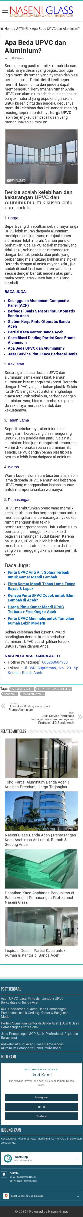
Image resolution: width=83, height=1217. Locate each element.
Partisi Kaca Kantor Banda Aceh (35, 332)
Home (8, 29)
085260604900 (55, 662)
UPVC (42, 197)
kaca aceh (10, 694)
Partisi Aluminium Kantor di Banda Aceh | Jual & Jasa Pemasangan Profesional (40, 1025)
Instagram (41, 1097)
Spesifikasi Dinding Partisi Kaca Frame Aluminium (29, 706)
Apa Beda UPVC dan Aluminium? (36, 348)
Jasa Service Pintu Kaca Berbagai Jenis (42, 354)
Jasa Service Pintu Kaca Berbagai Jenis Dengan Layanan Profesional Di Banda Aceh (52, 717)
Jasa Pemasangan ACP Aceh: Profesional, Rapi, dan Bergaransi (39, 1036)
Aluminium (18, 202)
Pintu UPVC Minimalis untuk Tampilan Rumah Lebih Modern (41, 620)
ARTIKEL (22, 29)
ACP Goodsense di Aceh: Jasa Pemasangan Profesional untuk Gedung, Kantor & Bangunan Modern (34, 1013)
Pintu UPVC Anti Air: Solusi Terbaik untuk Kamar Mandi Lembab (38, 574)
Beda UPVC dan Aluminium (54, 689)
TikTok (42, 1106)
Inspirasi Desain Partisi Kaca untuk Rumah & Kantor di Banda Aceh (35, 953)
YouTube (41, 1116)
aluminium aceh (22, 689)
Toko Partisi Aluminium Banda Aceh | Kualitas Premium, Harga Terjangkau (37, 784)
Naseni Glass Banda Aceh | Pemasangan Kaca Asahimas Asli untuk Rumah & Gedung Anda (40, 840)
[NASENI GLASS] (41, 11)
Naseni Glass (58, 1212)
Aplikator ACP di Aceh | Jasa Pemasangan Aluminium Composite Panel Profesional (32, 1046)
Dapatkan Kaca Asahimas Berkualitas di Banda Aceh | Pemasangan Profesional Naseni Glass (39, 898)
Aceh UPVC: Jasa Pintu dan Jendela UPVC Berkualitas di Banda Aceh (32, 1000)
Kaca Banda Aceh (33, 694)
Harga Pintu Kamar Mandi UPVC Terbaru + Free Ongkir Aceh (36, 609)
